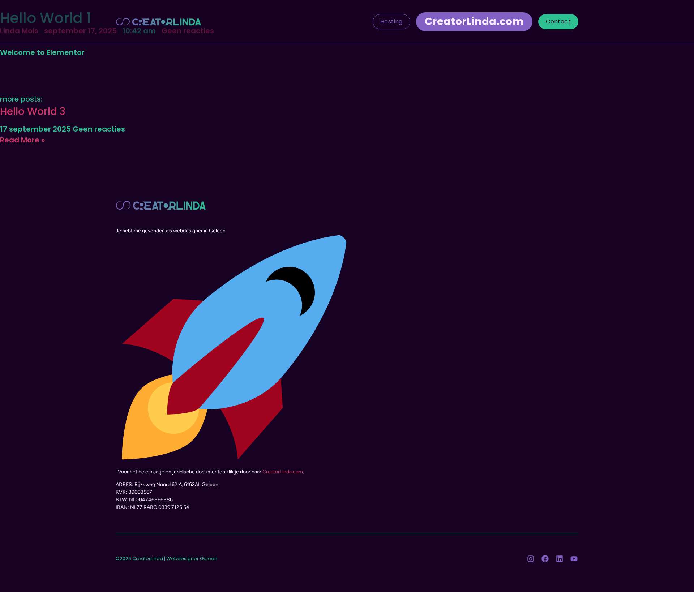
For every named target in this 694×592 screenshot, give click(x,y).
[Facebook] (545, 558)
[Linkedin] (559, 558)
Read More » (22, 140)
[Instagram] (530, 558)
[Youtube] (574, 558)
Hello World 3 (32, 111)
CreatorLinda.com (282, 472)
